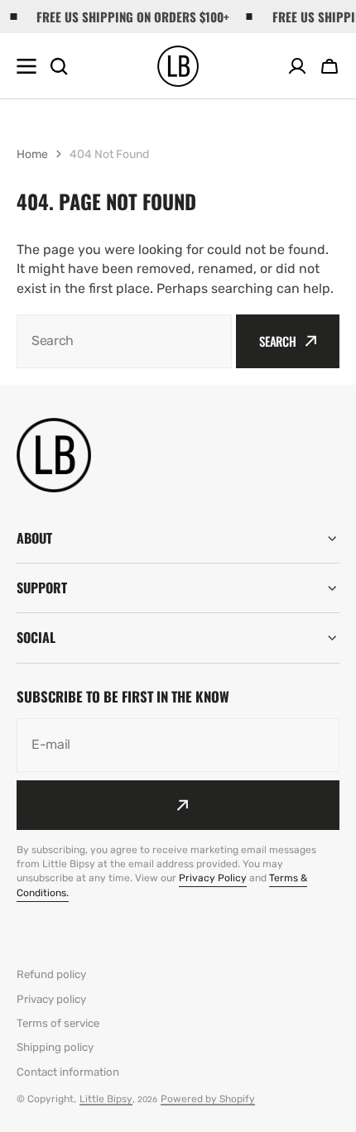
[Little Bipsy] (178, 66)
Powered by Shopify (208, 1099)
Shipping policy (55, 1047)
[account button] (297, 66)
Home (32, 154)
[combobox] (124, 341)
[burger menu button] (26, 66)
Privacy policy (51, 999)
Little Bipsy (105, 1099)
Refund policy (51, 974)
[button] (329, 66)
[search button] (59, 66)
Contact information (68, 1072)
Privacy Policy (213, 878)
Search (277, 341)
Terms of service (58, 1023)
